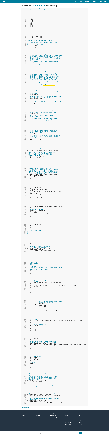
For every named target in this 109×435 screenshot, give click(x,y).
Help (37, 420)
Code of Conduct (68, 424)
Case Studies (23, 417)
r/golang (80, 424)
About (66, 413)
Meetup (80, 426)
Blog (65, 417)
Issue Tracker (67, 418)
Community (103, 1)
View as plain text (25, 407)
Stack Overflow (39, 418)
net (38, 5)
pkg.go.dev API (53, 418)
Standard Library (53, 415)
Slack (80, 422)
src (34, 5)
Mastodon (81, 417)
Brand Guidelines (68, 422)
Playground (38, 415)
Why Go (74, 1)
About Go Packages (54, 417)
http (43, 5)
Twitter (80, 418)
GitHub (80, 420)
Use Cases (23, 415)
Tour (36, 417)
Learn (81, 1)
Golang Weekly (81, 427)
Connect (81, 413)
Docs (87, 1)
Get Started (38, 413)
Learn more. (75, 433)
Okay (80, 433)
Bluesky (80, 415)
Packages (94, 1)
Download (66, 415)
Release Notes (67, 420)
